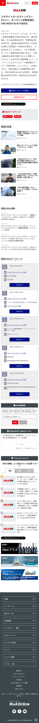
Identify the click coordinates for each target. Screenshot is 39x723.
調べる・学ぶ (9, 613)
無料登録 (35, 3)
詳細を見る (19, 285)
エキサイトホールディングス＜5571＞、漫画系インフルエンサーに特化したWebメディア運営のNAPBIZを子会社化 (18, 217)
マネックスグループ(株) (14, 306)
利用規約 (19, 680)
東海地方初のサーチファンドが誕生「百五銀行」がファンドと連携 (27, 133)
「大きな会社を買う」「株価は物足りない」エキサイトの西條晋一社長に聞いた (27, 175)
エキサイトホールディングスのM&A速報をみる (20, 84)
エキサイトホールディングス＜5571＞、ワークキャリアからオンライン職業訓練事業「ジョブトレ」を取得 (18, 228)
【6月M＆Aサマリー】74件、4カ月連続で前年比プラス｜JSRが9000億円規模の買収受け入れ (27, 161)
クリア (23, 422)
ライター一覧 (9, 664)
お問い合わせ (19, 689)
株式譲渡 (17, 116)
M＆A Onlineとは (19, 674)
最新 (10, 471)
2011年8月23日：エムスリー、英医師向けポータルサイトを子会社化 (19, 436)
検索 (15, 422)
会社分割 (4, 293)
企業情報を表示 (19, 97)
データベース (9, 606)
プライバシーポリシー (19, 677)
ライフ (7, 650)
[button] (15, 444)
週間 (19, 471)
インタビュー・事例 (12, 628)
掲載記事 (19, 686)
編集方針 (19, 671)
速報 (6, 599)
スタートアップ (10, 635)
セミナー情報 (9, 657)
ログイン (27, 3)
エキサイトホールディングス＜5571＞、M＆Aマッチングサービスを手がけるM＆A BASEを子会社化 (19, 248)
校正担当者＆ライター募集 (19, 683)
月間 (28, 471)
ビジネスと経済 (10, 642)
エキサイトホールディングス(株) (16, 272)
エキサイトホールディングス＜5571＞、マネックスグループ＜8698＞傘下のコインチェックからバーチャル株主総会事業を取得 (18, 238)
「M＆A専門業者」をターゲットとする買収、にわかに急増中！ (27, 189)
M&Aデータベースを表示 (20, 90)
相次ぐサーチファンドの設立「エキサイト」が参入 (27, 146)
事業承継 (8, 621)
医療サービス (8, 116)
